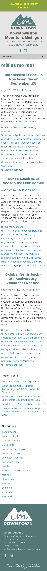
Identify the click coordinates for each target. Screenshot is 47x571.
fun (21, 142)
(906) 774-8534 (11, 545)
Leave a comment (14, 169)
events (8, 127)
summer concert (22, 261)
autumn (30, 135)
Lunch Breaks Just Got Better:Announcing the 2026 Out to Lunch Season (20, 389)
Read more (31, 121)
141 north (9, 135)
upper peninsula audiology (30, 265)
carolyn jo (29, 234)
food (16, 142)
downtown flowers (12, 453)
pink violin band (32, 257)
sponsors (18, 226)
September (7, 158)
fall (11, 142)
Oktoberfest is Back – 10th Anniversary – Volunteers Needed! (23, 279)
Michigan (17, 150)
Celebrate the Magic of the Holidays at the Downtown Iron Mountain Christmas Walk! (23, 411)
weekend (6, 131)
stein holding (21, 158)
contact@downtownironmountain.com (22, 549)
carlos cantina (15, 234)
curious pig (19, 238)
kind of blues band (22, 250)
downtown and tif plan (14, 449)
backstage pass (33, 334)
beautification (9, 431)
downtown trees (10, 462)
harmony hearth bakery (25, 246)
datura (29, 238)
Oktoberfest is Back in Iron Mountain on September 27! (24, 79)
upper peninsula (25, 162)
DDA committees (11, 440)
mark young (24, 253)
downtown (26, 139)
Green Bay (29, 142)
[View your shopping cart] (42, 56)
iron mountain (25, 345)
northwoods (7, 154)
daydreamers (8, 242)
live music (18, 146)
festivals (17, 127)
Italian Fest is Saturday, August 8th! (20, 381)
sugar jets (6, 261)
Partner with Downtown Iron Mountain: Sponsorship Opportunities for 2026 (22, 398)
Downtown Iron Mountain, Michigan (23, 35)
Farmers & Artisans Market (16, 470)
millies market (30, 150)
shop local (7, 483)
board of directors (11, 436)
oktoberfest (29, 127)
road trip (33, 154)
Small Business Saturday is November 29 (23, 404)
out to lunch (16, 257)
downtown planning (12, 457)
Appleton (20, 135)
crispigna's (6, 238)
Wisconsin (6, 166)
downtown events (23, 341)
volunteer (7, 492)
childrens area (9, 337)
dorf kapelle (13, 139)
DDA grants (8, 444)
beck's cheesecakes (25, 230)
